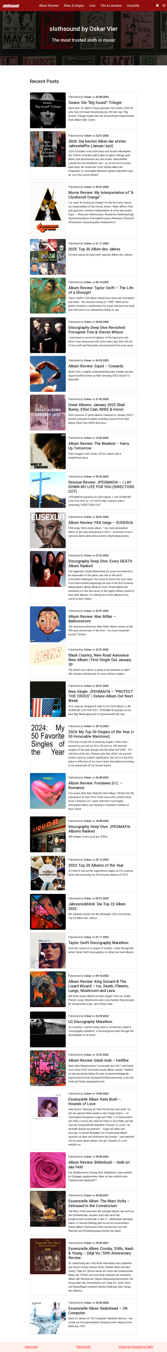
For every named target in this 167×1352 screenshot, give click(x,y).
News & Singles (74, 6)
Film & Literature (111, 6)
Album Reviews (49, 6)
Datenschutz (83, 1346)
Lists (92, 6)
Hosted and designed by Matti (135, 1346)
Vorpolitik (133, 6)
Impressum (31, 1346)
